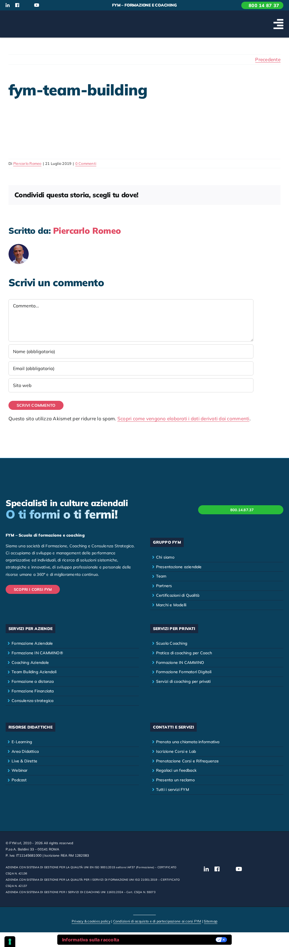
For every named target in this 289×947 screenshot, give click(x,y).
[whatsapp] (55, 5)
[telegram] (65, 5)
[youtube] (36, 5)
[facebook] (17, 5)
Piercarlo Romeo (27, 163)
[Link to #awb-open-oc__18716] (278, 24)
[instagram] (27, 5)
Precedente (268, 59)
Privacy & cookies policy (91, 921)
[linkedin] (8, 5)
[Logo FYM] (27, 17)
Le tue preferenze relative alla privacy (170, 939)
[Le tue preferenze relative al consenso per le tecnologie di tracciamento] (10, 941)
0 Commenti (86, 163)
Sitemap (210, 921)
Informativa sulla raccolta (90, 939)
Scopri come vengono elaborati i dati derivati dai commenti (183, 418)
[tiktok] (46, 5)
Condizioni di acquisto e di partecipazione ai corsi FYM (157, 921)
